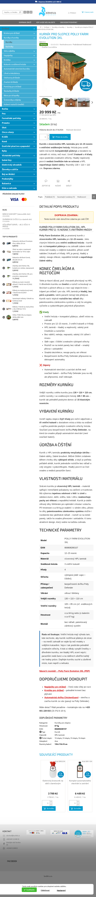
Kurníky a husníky (11, 37)
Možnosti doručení (73, 130)
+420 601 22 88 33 (12, 839)
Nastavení (61, 890)
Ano (56, 741)
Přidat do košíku (62, 137)
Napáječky (8, 55)
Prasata (6, 123)
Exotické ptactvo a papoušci (16, 146)
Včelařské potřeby (11, 155)
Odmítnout (45, 890)
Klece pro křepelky (11, 95)
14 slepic (81, 738)
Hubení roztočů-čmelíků (14, 104)
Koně (4, 141)
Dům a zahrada (9, 188)
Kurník (57, 732)
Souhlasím (30, 889)
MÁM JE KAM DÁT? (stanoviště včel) (16, 214)
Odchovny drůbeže (12, 77)
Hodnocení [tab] (81, 197)
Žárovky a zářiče (10, 169)
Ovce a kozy (8, 132)
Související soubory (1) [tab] (66, 197)
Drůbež (5, 28)
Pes (4, 113)
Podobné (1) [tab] (50, 197)
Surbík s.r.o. (48, 876)
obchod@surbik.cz (13, 835)
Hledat (20, 12)
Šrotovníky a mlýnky (12, 100)
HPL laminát (60, 735)
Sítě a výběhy (9, 51)
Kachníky (9, 46)
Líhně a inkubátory (12, 73)
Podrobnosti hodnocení (82, 44)
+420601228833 (12, 848)
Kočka (5, 108)
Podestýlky (7, 178)
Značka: (49, 47)
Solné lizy (7, 160)
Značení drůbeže (11, 82)
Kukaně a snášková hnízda (15, 64)
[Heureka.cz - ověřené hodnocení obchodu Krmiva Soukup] (84, 833)
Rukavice (6, 183)
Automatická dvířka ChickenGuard (61, 697)
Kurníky (9, 42)
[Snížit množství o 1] (48, 138)
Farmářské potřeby (11, 118)
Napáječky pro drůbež (55, 687)
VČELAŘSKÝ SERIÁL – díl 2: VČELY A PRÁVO (16, 225)
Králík (5, 136)
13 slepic (74, 738)
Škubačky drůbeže (11, 91)
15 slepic (58, 738)
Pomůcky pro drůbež (12, 86)
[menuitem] (25, 22)
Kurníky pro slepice (62, 723)
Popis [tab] (40, 197)
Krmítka (7, 60)
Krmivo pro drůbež (12, 33)
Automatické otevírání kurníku (17, 68)
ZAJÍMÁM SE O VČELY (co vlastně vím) (17, 219)
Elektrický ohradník (12, 164)
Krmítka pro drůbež (54, 690)
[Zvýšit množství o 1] (48, 135)
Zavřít (53, 176)
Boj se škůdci (8, 174)
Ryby (4, 150)
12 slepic (66, 738)
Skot (4, 127)
